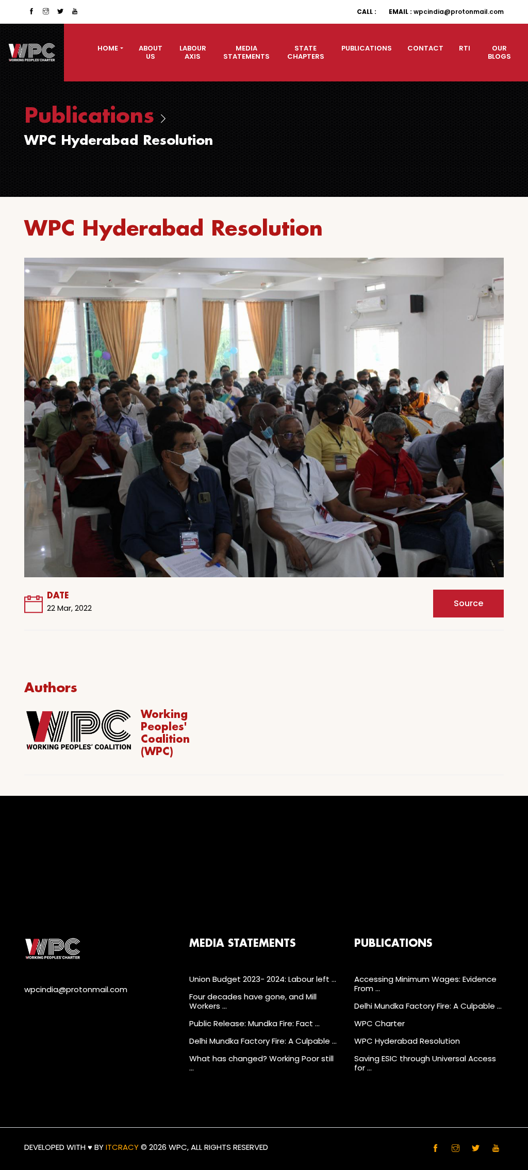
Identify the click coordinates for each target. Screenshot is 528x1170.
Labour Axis (192, 52)
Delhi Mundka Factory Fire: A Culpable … (263, 1040)
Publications (366, 48)
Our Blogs (499, 52)
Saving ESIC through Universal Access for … (425, 1063)
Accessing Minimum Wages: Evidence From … (425, 984)
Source (468, 603)
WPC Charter (379, 1023)
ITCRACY (122, 1147)
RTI (464, 48)
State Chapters (305, 52)
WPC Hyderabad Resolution (407, 1040)
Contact (425, 48)
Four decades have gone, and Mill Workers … (253, 1001)
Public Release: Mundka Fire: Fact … (254, 1023)
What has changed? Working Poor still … (261, 1063)
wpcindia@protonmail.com (446, 11)
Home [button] (107, 48)
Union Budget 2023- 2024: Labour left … (262, 979)
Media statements (246, 52)
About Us (150, 52)
